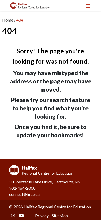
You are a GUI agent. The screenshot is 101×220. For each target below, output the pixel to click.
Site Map (60, 215)
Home (7, 19)
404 (19, 19)
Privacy (42, 215)
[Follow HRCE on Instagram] (13, 215)
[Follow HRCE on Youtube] (21, 215)
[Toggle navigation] (88, 5)
